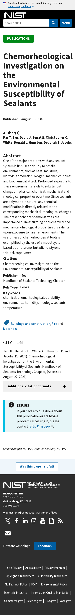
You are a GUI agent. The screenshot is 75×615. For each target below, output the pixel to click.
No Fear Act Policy (16, 584)
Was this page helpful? (37, 466)
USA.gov (50, 601)
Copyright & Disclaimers (19, 576)
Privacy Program (55, 568)
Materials (10, 328)
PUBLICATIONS (18, 38)
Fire (54, 323)
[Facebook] (16, 520)
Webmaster (10, 512)
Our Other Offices (46, 512)
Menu (66, 22)
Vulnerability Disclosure (52, 576)
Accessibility (33, 568)
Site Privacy (14, 568)
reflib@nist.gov (40, 426)
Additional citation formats (29, 386)
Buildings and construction (30, 323)
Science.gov (34, 601)
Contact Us (27, 512)
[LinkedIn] (25, 520)
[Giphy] (51, 520)
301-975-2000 (11, 505)
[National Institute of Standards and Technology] (31, 485)
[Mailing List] (7, 532)
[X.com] (7, 520)
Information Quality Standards (49, 593)
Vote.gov (65, 601)
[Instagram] (34, 520)
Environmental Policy (54, 584)
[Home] (15, 15)
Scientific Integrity (15, 593)
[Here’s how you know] (37, 5)
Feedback (45, 546)
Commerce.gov (13, 601)
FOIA (34, 584)
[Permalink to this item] (22, 133)
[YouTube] (42, 520)
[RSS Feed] (60, 520)
